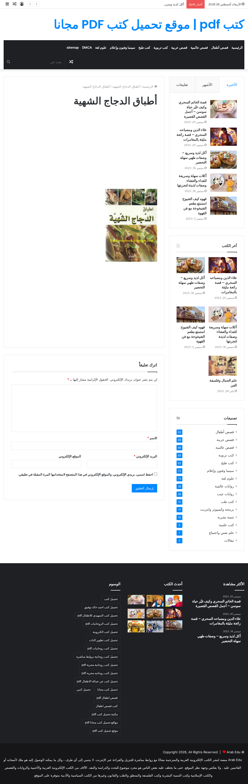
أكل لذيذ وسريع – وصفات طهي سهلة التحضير (154, 4)
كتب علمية (226, 525)
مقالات (229, 540)
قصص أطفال (219, 47)
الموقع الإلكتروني (70, 456)
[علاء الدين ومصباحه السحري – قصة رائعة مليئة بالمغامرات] (223, 137)
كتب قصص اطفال (107, 706)
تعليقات (182, 84)
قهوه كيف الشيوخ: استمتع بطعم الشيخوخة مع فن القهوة (194, 205)
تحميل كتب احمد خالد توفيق (101, 607)
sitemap (73, 47)
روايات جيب (225, 494)
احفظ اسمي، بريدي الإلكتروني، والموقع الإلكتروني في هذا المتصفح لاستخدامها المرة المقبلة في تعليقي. (85, 474)
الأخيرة (232, 84)
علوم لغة (101, 47)
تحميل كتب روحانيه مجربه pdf (100, 673)
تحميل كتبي (84, 689)
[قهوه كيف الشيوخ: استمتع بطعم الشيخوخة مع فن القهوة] (223, 206)
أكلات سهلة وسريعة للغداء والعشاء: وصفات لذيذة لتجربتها (192, 180)
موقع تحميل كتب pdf (105, 730)
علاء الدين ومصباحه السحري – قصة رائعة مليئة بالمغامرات (192, 134)
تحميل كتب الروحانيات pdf (101, 623)
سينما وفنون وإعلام (122, 47)
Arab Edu (233, 752)
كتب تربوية (161, 47)
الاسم (152, 438)
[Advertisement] (84, 152)
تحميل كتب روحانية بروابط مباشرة (97, 656)
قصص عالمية (199, 47)
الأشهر (207, 84)
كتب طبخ (144, 47)
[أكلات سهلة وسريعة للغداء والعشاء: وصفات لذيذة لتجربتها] (223, 183)
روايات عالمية (224, 486)
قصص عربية (179, 47)
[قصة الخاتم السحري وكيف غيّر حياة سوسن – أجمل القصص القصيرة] (223, 109)
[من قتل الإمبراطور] (136, 626)
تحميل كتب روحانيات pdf (102, 648)
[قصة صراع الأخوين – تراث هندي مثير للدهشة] (173, 601)
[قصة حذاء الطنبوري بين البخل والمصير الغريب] (155, 601)
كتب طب (227, 502)
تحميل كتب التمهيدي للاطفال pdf (98, 615)
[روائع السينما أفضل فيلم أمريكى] (155, 626)
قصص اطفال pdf (107, 697)
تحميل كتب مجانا (107, 689)
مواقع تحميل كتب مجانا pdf (101, 722)
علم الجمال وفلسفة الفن (223, 383)
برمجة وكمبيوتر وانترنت (217, 509)
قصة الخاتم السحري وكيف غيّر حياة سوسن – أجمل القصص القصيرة (193, 109)
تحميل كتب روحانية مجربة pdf (100, 665)
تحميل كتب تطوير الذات (103, 640)
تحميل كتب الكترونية (105, 632)
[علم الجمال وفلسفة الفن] (223, 366)
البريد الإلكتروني (145, 456)
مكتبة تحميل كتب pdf (105, 714)
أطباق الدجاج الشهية (126, 86)
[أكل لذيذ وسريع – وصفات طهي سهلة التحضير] (223, 160)
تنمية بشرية (225, 517)
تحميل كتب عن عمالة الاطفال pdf (97, 681)
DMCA (87, 47)
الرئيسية (237, 47)
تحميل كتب (111, 599)
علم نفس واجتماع (221, 533)
